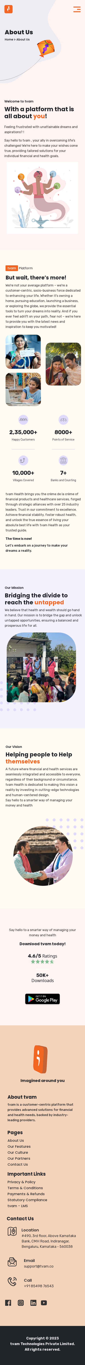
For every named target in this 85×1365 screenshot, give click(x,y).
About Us (23, 39)
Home (9, 39)
